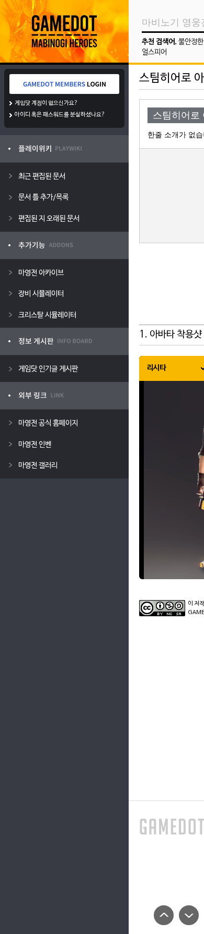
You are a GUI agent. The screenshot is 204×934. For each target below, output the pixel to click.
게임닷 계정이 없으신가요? (46, 103)
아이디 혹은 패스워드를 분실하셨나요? (60, 115)
